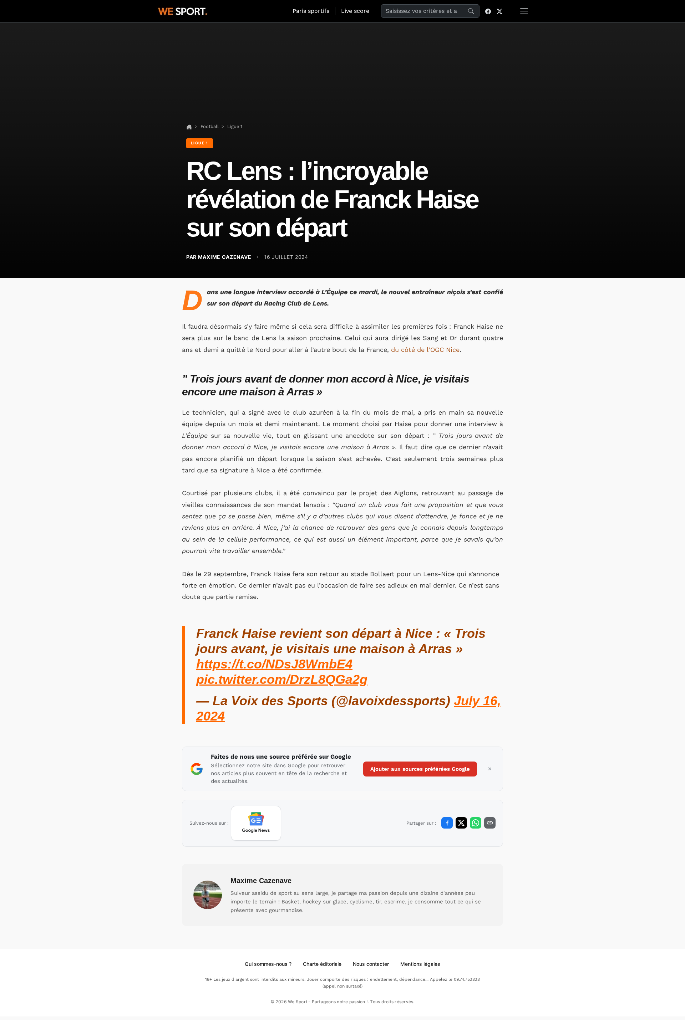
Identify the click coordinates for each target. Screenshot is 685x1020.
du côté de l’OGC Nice (425, 349)
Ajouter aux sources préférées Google (420, 769)
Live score (355, 10)
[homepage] (183, 10)
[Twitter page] (499, 11)
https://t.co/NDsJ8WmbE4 (274, 664)
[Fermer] (490, 769)
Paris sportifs (311, 10)
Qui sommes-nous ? (268, 964)
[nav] (189, 126)
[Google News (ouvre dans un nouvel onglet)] (256, 823)
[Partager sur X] (461, 822)
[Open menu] (524, 11)
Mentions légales (420, 964)
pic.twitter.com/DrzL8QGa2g (281, 679)
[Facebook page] (488, 11)
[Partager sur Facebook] (447, 822)
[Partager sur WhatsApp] (475, 822)
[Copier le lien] (490, 822)
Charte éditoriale (322, 964)
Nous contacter (371, 964)
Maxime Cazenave (260, 881)
